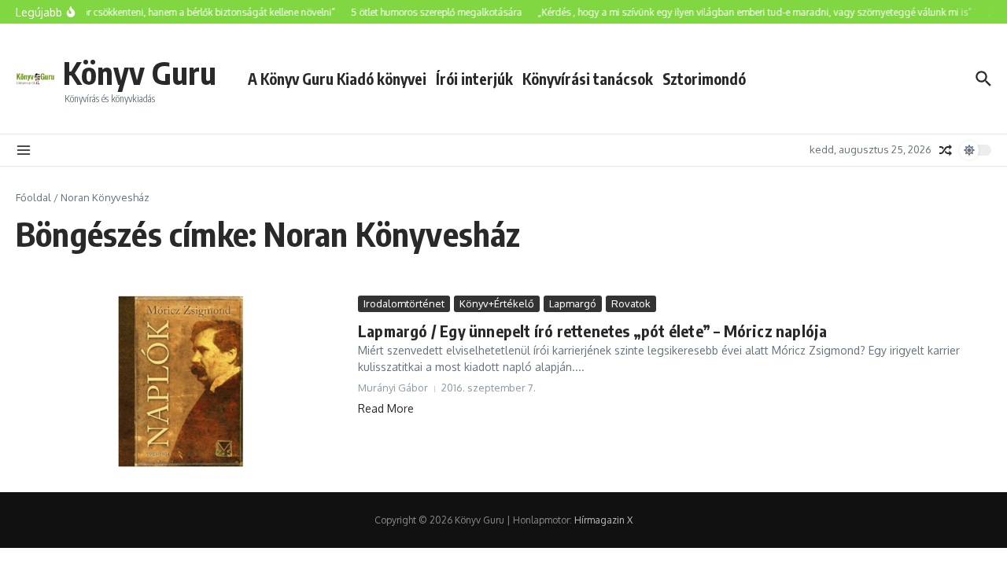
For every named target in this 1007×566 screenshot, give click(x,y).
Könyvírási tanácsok (587, 78)
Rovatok (631, 303)
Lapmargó (572, 303)
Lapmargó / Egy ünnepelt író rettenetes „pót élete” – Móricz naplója (592, 330)
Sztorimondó (704, 78)
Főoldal (33, 197)
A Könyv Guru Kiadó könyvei (337, 78)
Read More (386, 408)
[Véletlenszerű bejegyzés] (945, 150)
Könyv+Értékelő (496, 303)
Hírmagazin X (603, 520)
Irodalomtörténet (403, 303)
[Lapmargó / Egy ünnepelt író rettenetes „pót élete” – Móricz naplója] (181, 382)
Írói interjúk (474, 78)
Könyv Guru (139, 72)
